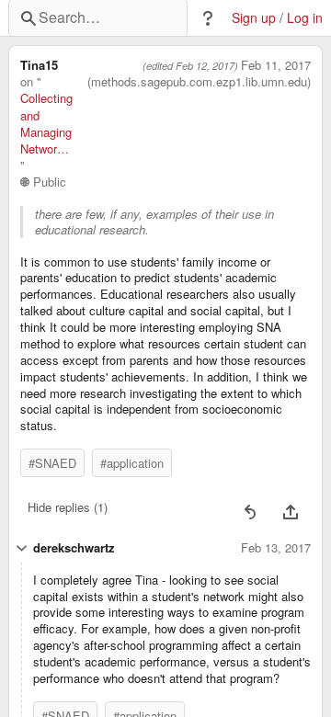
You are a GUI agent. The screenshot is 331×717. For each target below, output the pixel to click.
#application (132, 463)
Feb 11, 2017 (276, 65)
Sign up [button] (254, 18)
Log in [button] (305, 18)
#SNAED (52, 463)
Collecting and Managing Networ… (46, 123)
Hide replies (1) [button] (68, 507)
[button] (208, 18)
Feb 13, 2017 (276, 548)
